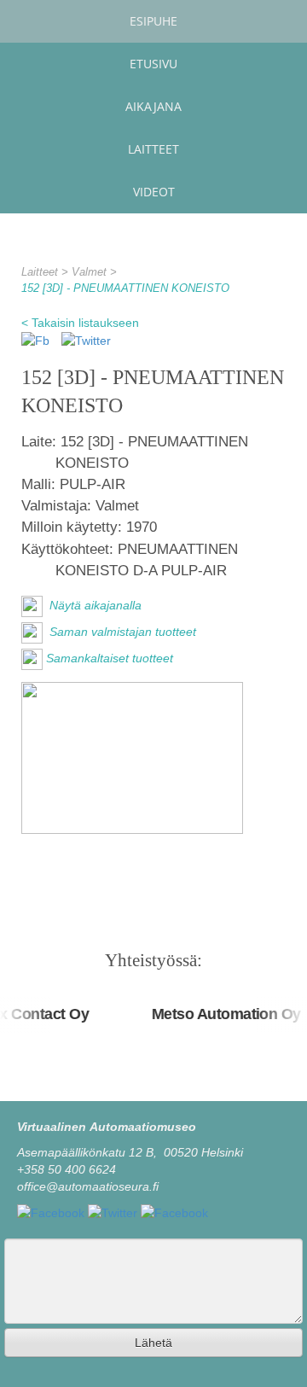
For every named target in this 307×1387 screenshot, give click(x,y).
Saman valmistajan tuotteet (121, 631)
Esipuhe (153, 21)
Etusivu (153, 63)
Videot (154, 192)
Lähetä (153, 1342)
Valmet (91, 272)
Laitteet (153, 149)
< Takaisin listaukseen (80, 322)
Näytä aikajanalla (94, 605)
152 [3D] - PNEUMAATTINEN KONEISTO (125, 288)
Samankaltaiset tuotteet (109, 658)
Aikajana (153, 106)
